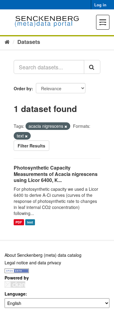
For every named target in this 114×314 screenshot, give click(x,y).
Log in (100, 5)
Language (15, 294)
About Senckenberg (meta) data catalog (43, 255)
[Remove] (65, 126)
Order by (23, 88)
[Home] (7, 41)
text (30, 222)
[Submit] (92, 67)
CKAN (15, 284)
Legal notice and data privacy (33, 262)
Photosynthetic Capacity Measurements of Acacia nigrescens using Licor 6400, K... (56, 174)
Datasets (28, 42)
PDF (19, 222)
